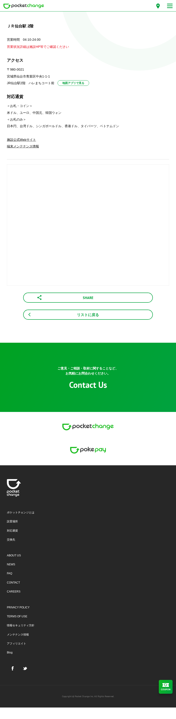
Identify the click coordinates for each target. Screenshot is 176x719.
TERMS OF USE (17, 616)
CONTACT (13, 582)
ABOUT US (14, 555)
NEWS (11, 564)
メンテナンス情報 (18, 634)
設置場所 (12, 521)
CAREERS (13, 591)
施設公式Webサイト (21, 139)
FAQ (9, 573)
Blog (10, 652)
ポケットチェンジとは (20, 512)
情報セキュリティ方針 (20, 625)
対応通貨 (12, 530)
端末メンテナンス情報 (23, 146)
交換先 (11, 539)
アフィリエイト (16, 643)
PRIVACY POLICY (18, 607)
